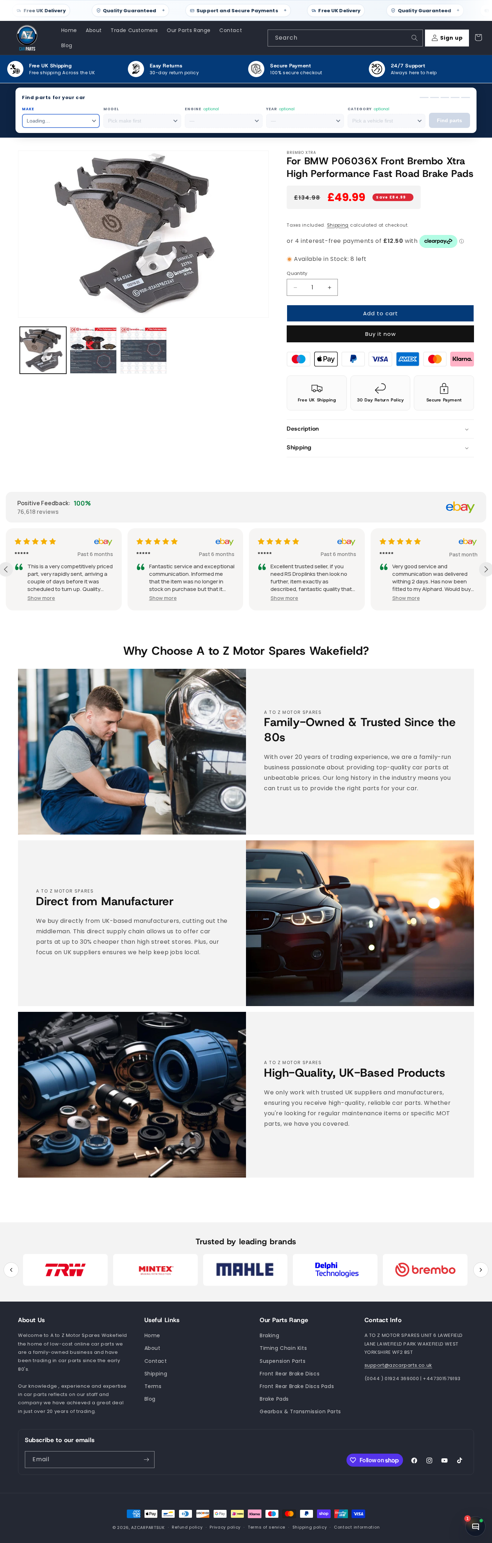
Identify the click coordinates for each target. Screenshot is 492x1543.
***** (21, 554)
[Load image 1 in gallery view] (43, 350)
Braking (269, 1335)
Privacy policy (225, 1527)
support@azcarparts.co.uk (398, 1365)
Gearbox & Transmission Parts (300, 1411)
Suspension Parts (283, 1361)
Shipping (338, 225)
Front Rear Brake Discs (289, 1373)
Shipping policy (309, 1527)
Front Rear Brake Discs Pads (297, 1386)
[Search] (414, 38)
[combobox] (345, 38)
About (152, 1348)
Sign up (451, 37)
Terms (153, 1386)
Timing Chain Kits (283, 1348)
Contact (155, 1361)
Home (152, 1335)
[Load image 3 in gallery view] (143, 350)
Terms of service (266, 1527)
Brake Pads (274, 1398)
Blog (150, 1398)
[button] (380, 429)
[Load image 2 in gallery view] (93, 350)
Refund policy (187, 1527)
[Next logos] (480, 1269)
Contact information (357, 1527)
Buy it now (380, 334)
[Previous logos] (11, 1269)
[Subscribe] (146, 1459)
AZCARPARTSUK (148, 1527)
